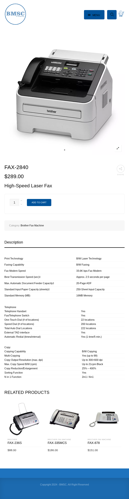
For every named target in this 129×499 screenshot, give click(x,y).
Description (13, 242)
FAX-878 (94, 443)
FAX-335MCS (57, 443)
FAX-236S (15, 443)
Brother (12, 439)
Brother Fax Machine (32, 225)
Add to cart (39, 202)
